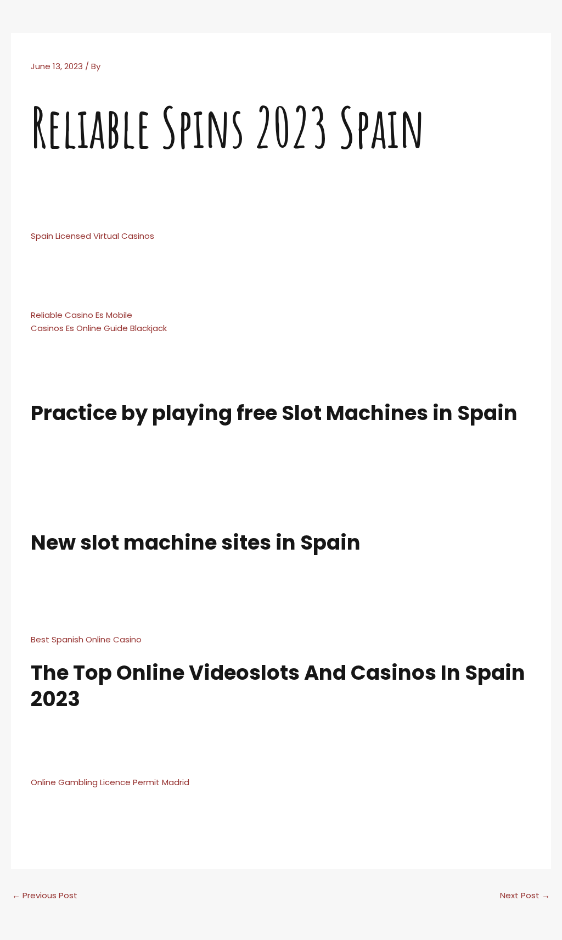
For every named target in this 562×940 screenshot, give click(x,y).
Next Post (525, 895)
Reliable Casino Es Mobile (81, 315)
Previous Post (44, 895)
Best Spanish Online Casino (86, 639)
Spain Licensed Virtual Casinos (92, 236)
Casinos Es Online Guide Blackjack (99, 328)
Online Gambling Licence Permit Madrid (110, 782)
